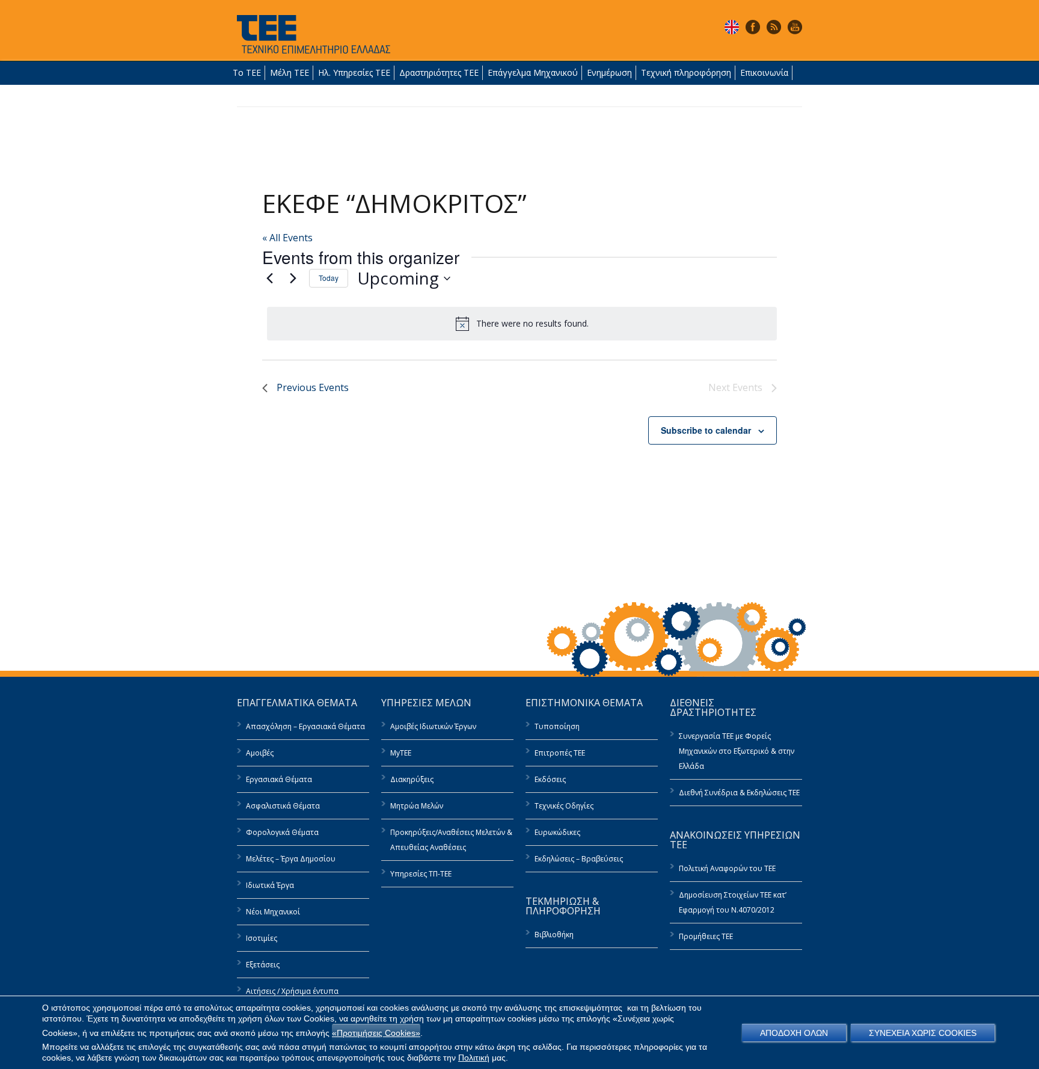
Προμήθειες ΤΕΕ (706, 936)
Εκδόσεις (550, 779)
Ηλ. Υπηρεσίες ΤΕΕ (354, 72)
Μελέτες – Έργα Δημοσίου (291, 859)
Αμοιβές (260, 753)
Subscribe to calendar (706, 430)
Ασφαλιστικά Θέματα (283, 806)
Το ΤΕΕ (247, 72)
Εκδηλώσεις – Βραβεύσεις (579, 859)
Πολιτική (473, 1057)
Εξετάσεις (263, 965)
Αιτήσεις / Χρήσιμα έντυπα (292, 991)
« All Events (287, 237)
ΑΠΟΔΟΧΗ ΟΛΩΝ (794, 1033)
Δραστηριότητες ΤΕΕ (439, 72)
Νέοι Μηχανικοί (273, 912)
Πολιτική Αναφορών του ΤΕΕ (727, 868)
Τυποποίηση (557, 726)
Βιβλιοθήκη (554, 934)
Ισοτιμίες (261, 938)
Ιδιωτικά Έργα (270, 885)
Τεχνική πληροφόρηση (686, 72)
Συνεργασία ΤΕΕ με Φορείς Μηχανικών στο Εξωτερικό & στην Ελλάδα (736, 751)
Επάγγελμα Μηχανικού (533, 72)
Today (329, 278)
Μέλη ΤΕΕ (289, 72)
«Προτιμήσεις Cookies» (376, 1033)
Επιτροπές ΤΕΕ (560, 753)
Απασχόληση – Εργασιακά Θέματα (305, 726)
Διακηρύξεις (412, 779)
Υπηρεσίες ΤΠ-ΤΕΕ (421, 874)
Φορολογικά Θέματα (282, 832)
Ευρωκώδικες (557, 832)
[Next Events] (293, 278)
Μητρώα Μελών (416, 806)
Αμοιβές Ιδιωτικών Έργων (433, 726)
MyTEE (400, 753)
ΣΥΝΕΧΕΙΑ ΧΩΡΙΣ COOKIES (922, 1033)
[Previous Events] (269, 278)
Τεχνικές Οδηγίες (564, 806)
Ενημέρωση (609, 72)
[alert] (522, 323)
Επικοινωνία (764, 72)
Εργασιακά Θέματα (279, 779)
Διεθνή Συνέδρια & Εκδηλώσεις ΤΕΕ (739, 792)
